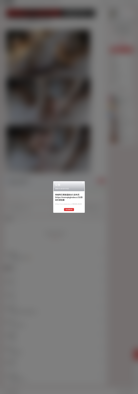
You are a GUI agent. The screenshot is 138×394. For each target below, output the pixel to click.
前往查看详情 (69, 209)
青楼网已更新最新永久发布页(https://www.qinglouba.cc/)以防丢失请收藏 (69, 197)
